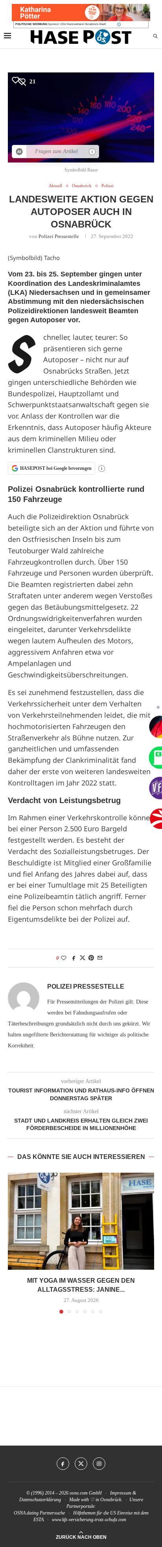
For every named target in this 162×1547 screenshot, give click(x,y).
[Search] (155, 36)
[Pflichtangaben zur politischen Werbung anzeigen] (119, 24)
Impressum (120, 1493)
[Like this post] (63, 958)
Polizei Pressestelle (59, 236)
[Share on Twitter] (82, 958)
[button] (14, 1242)
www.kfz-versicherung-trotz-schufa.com (89, 1519)
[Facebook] (63, 1463)
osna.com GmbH (86, 1493)
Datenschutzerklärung (40, 1499)
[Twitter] (81, 1463)
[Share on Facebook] (74, 958)
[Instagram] (99, 1463)
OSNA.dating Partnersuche (39, 1513)
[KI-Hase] (19, 151)
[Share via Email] (100, 958)
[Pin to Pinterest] (91, 958)
